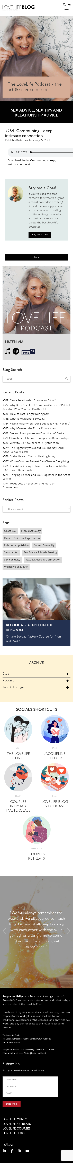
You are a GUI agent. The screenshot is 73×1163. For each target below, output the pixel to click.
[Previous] (4, 932)
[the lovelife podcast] (36, 301)
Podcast (8, 680)
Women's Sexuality (16, 567)
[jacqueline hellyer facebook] (12, 1151)
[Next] (68, 932)
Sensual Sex (11, 552)
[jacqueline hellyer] (55, 730)
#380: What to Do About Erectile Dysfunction (31, 443)
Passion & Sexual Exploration (22, 538)
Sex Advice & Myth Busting (40, 552)
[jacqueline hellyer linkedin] (4, 1151)
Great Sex (10, 531)
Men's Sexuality (31, 531)
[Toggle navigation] (66, 11)
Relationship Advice (16, 545)
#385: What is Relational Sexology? (24, 419)
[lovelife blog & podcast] (55, 778)
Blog (6, 673)
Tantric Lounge (13, 687)
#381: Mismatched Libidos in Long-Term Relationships (36, 438)
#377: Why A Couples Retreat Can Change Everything (36, 461)
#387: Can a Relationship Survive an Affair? (29, 400)
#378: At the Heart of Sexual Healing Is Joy (29, 456)
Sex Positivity (12, 559)
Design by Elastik (38, 1053)
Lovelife (15, 1119)
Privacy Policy (9, 1053)
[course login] (69, 5)
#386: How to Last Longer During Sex (26, 414)
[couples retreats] (37, 831)
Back (36, 257)
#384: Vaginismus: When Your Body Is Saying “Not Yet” (36, 423)
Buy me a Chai (40, 235)
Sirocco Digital (23, 1053)
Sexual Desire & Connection (43, 559)
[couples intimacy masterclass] (18, 778)
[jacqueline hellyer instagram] (19, 1151)
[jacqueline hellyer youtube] (27, 1151)
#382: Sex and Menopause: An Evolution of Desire (34, 433)
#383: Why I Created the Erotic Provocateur (30, 428)
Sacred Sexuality (44, 545)
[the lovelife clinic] (18, 730)
